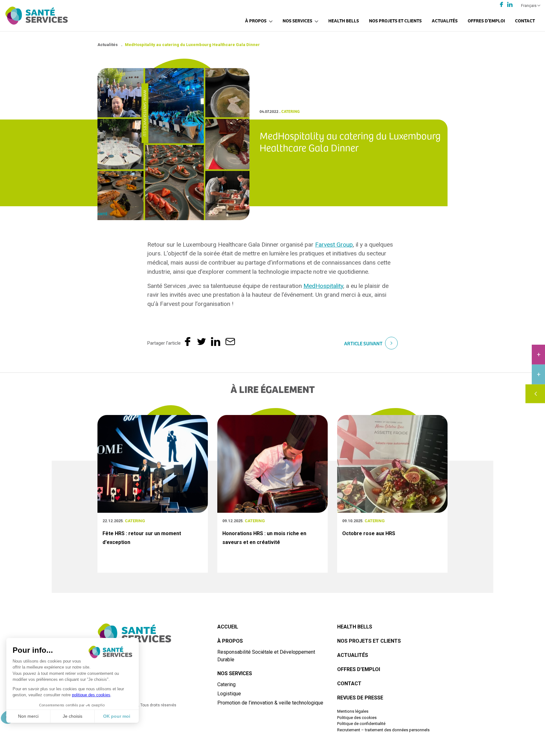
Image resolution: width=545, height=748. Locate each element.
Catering (226, 684)
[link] (334, 244)
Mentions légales (352, 711)
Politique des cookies (357, 717)
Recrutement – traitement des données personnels (383, 730)
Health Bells (343, 20)
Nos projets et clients (395, 20)
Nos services (297, 20)
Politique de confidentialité (361, 723)
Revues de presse (360, 698)
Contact (525, 20)
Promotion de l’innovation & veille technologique (270, 703)
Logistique (229, 694)
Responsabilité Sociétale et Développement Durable (266, 656)
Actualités (445, 20)
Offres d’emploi (486, 20)
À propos (256, 20)
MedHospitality (323, 285)
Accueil (227, 627)
